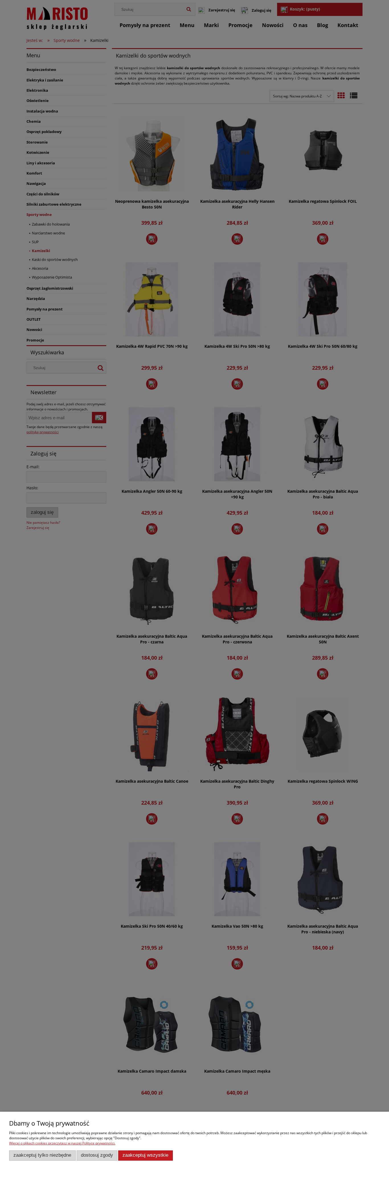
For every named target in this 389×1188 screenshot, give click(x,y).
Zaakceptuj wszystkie (145, 1155)
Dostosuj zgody (97, 1155)
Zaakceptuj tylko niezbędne (42, 1155)
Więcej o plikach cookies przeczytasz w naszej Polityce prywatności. (62, 1143)
